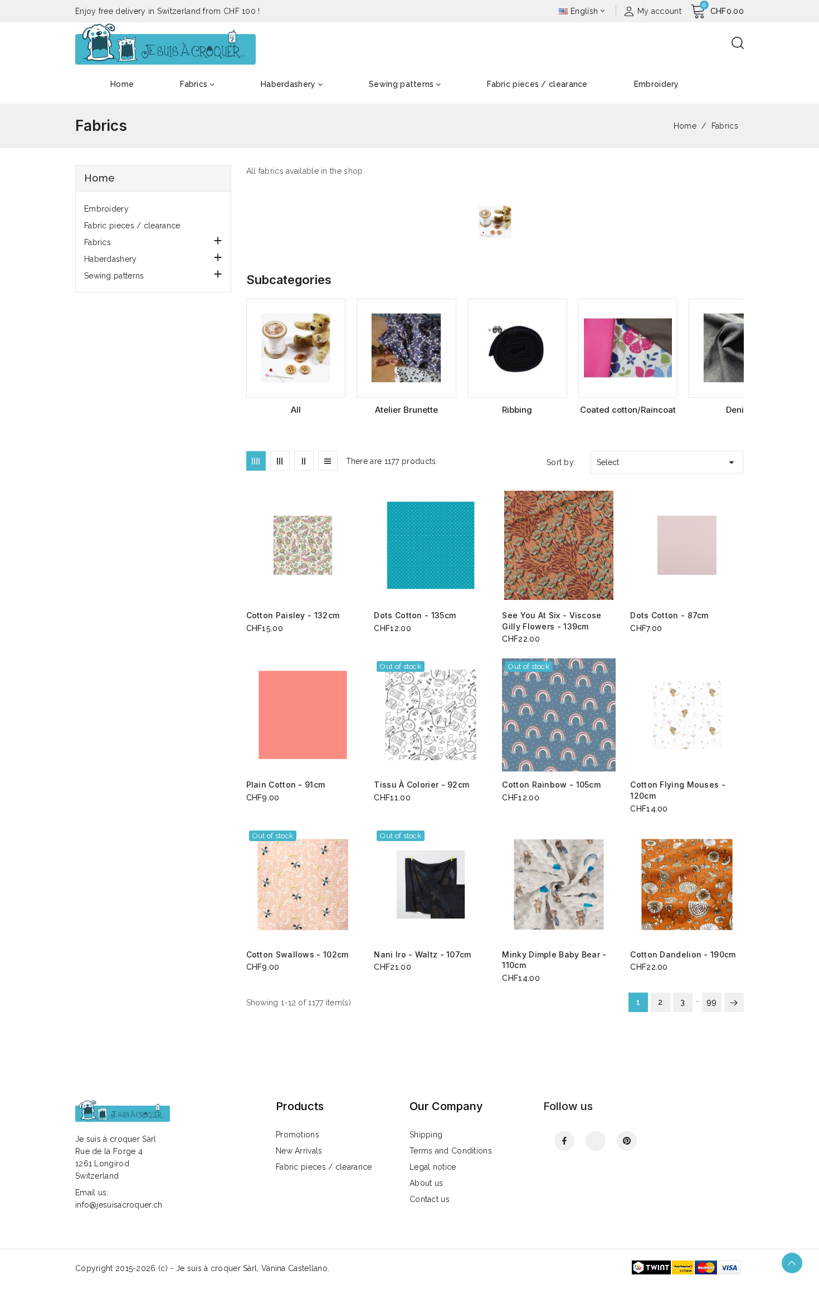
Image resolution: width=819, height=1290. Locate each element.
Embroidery (106, 208)
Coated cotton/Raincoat (628, 409)
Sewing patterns (114, 275)
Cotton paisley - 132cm (293, 615)
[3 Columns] (280, 461)
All (296, 409)
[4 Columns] (256, 461)
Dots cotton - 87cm (669, 615)
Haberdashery (110, 259)
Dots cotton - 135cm (415, 615)
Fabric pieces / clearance (132, 225)
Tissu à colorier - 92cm (421, 784)
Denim (739, 409)
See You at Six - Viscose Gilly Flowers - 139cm (551, 620)
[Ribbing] (517, 348)
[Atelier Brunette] (406, 348)
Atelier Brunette (406, 409)
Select (667, 462)
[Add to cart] (355, 545)
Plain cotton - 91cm (285, 784)
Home (99, 178)
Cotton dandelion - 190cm (682, 954)
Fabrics (97, 242)
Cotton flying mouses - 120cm (677, 790)
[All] (296, 348)
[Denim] (738, 348)
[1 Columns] (328, 461)
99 (711, 1002)
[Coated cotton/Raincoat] (628, 348)
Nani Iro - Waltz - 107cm (422, 954)
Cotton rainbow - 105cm (551, 784)
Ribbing (517, 409)
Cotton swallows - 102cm (297, 954)
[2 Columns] (304, 461)
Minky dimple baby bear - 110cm (554, 960)
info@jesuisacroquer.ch (119, 1204)
